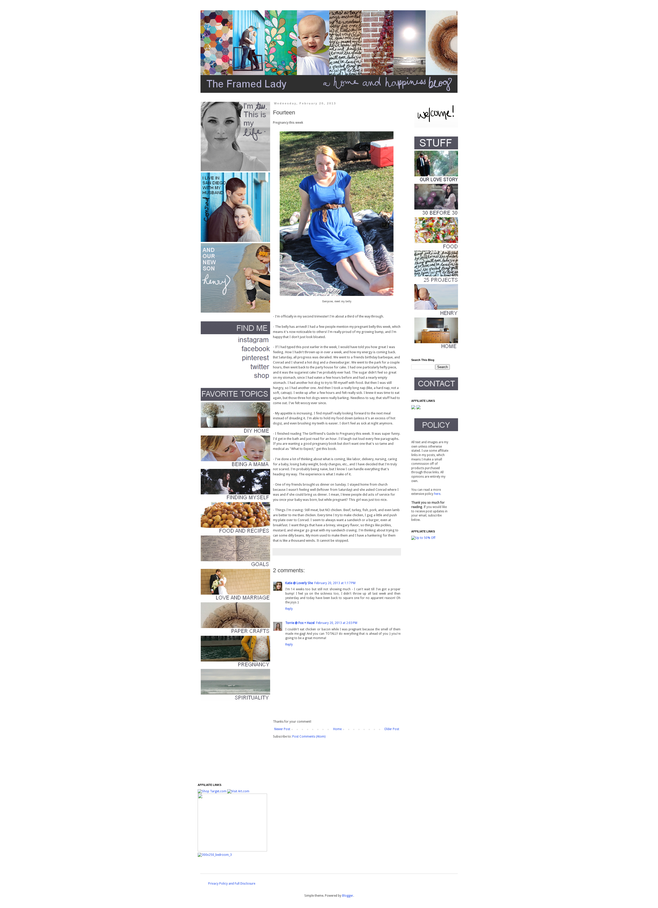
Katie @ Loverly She (299, 583)
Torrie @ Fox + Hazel (300, 623)
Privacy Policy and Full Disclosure (231, 883)
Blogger (347, 895)
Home (337, 729)
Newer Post (282, 729)
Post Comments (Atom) (308, 736)
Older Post (391, 729)
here (437, 494)
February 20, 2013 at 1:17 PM (334, 583)
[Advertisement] (230, 742)
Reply (289, 609)
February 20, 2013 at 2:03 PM (336, 623)
